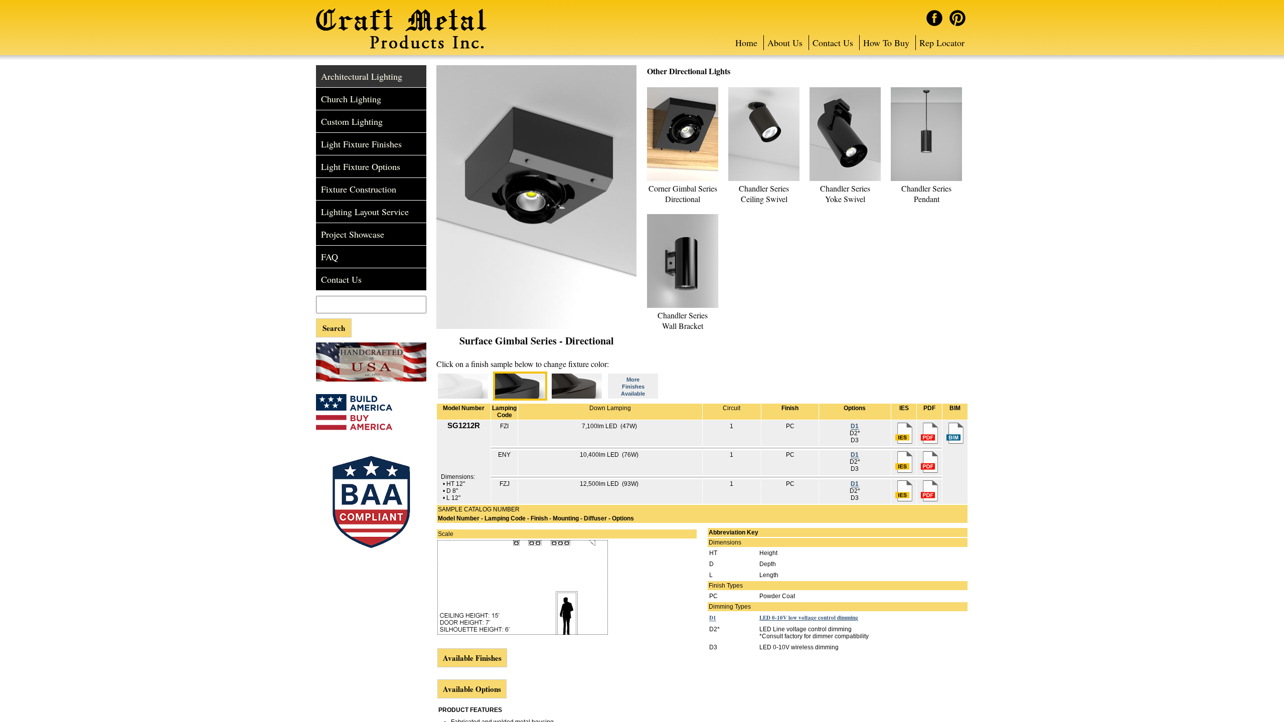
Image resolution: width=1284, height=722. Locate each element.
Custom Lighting (352, 121)
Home (746, 43)
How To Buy (886, 43)
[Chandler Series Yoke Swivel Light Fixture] (845, 179)
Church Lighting (351, 99)
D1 (855, 426)
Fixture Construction (358, 189)
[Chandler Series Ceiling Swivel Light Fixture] (763, 179)
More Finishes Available (633, 387)
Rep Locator (942, 43)
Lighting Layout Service (365, 212)
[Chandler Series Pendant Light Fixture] (926, 179)
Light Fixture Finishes (361, 144)
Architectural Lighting (361, 76)
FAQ (329, 257)
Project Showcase (352, 234)
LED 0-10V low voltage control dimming (808, 618)
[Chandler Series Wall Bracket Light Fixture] (682, 306)
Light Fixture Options (360, 166)
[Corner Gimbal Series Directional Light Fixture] (682, 179)
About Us (784, 43)
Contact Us (833, 43)
